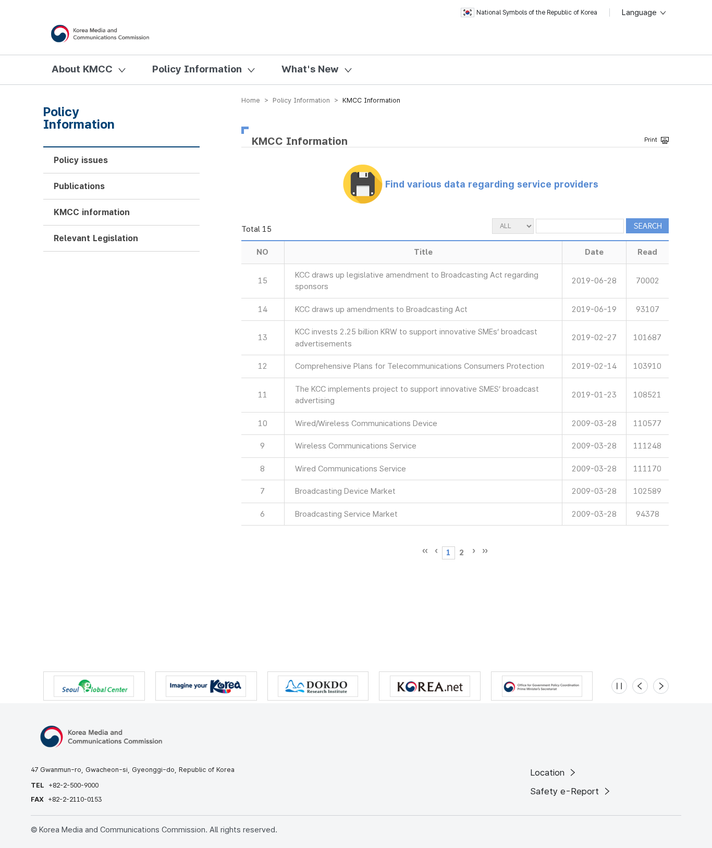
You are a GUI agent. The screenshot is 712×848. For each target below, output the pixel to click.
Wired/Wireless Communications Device (366, 423)
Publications (79, 186)
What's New (310, 69)
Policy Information (197, 69)
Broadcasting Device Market (345, 491)
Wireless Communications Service (355, 446)
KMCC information (92, 212)
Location (548, 772)
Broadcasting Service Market (346, 514)
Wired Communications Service (350, 468)
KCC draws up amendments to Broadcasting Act (381, 309)
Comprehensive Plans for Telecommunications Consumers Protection (419, 366)
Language (640, 12)
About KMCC (82, 69)
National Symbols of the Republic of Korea (536, 12)
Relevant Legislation (96, 238)
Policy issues (81, 160)
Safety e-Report (565, 791)
